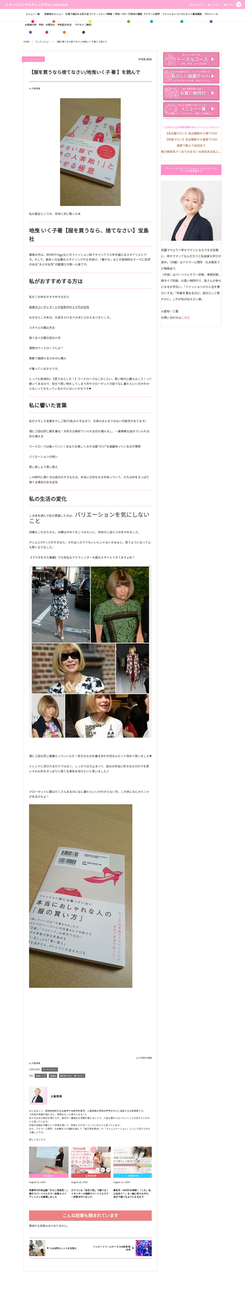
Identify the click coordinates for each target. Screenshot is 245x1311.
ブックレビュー (34, 59)
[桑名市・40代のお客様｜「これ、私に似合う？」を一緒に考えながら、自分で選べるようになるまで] (133, 1160)
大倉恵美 (36, 88)
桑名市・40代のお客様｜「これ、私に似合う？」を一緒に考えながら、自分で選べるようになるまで (132, 1193)
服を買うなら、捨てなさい (72, 1075)
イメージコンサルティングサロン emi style (36, 4)
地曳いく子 (41, 1075)
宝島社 (53, 1075)
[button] (238, 4)
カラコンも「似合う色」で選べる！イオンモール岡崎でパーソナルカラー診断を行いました (90, 1193)
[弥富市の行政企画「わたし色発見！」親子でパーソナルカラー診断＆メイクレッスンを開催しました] (49, 1160)
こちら (185, 317)
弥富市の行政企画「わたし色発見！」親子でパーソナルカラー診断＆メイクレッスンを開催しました (48, 1193)
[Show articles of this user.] (37, 1094)
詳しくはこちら (37, 1139)
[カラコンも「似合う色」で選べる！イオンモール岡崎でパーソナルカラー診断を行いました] (91, 1160)
